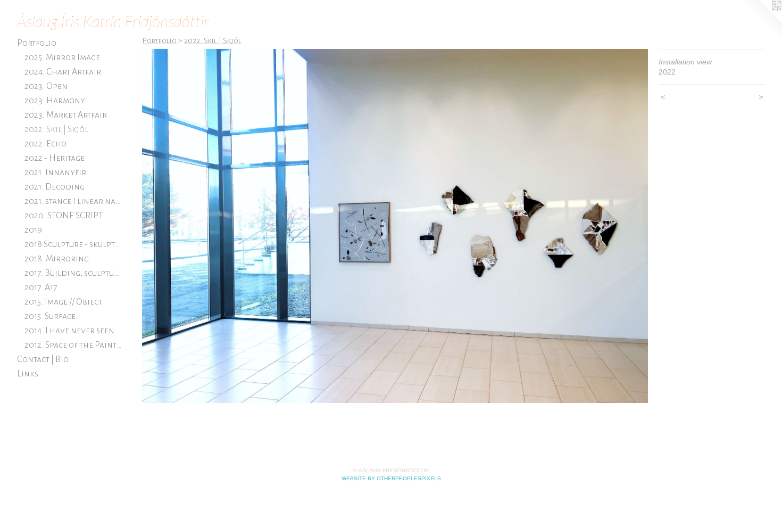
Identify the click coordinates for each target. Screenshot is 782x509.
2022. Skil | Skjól (56, 129)
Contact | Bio (43, 359)
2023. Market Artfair (65, 115)
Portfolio (36, 43)
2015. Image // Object (63, 302)
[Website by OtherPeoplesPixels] (760, 21)
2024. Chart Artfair (62, 72)
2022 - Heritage (54, 158)
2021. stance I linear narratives (74, 201)
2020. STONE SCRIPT (63, 215)
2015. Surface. (51, 316)
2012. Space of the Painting (74, 345)
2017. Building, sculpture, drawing (74, 273)
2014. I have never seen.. (71, 330)
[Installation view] (395, 226)
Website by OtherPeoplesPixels (391, 478)
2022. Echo (45, 144)
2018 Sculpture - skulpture (74, 244)
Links (27, 374)
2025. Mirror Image (62, 57)
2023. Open (46, 86)
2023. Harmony (54, 100)
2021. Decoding (54, 187)
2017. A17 (40, 287)
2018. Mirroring (56, 259)
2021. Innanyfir (55, 172)
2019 (33, 230)
